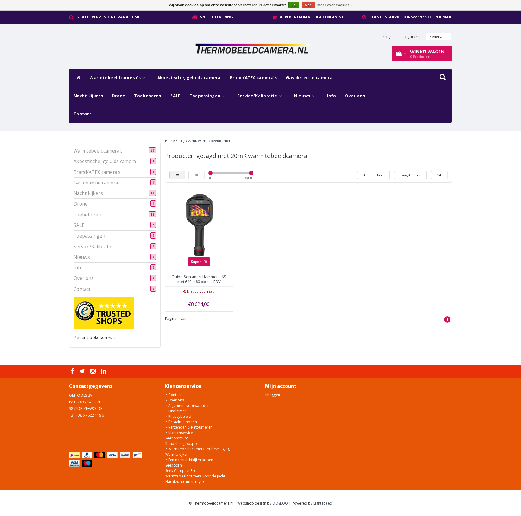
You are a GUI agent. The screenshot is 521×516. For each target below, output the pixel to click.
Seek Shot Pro (176, 438)
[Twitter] (83, 371)
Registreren (412, 36)
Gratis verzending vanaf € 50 (107, 17)
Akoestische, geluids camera (189, 77)
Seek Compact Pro (181, 470)
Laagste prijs (410, 175)
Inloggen (389, 36)
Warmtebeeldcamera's (116, 77)
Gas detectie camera (309, 77)
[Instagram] (93, 371)
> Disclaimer (175, 411)
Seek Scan (173, 465)
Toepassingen (206, 96)
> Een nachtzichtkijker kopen (189, 459)
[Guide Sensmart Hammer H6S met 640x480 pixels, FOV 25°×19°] (199, 225)
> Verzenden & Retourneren (189, 427)
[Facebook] (73, 371)
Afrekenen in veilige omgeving (312, 17)
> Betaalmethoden (181, 421)
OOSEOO (280, 503)
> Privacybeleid (178, 416)
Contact (82, 114)
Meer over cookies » (334, 5)
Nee (308, 5)
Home (170, 140)
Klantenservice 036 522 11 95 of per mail (410, 17)
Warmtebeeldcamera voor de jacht (195, 476)
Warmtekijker (176, 454)
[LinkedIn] (104, 371)
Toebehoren (147, 96)
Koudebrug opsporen (184, 443)
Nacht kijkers (88, 96)
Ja (294, 5)
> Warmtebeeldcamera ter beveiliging (197, 449)
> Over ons (174, 400)
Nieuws (302, 96)
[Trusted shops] (104, 312)
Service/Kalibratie (258, 96)
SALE (175, 96)
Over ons (355, 96)
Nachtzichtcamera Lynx (184, 481)
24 (439, 175)
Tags (181, 140)
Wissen (113, 338)
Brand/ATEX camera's (253, 77)
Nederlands (438, 36)
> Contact (173, 394)
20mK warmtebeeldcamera (210, 140)
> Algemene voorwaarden (187, 405)
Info (331, 96)
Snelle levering (216, 17)
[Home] (77, 78)
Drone (118, 96)
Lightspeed (322, 503)
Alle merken (373, 175)
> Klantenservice (179, 432)
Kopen (197, 261)
